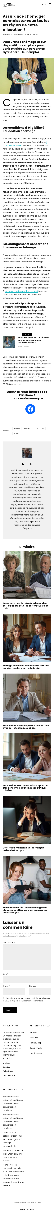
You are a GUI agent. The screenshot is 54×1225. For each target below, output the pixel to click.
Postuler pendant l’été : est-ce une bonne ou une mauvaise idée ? (33, 340)
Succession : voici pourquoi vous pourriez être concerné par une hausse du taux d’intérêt (26, 788)
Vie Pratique (7, 35)
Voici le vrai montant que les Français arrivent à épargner (23, 849)
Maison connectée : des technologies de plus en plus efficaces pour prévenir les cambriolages (25, 910)
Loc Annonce (36, 1053)
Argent (17, 428)
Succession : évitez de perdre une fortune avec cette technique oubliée (26, 726)
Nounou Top (36, 1042)
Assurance (28, 428)
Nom (5, 974)
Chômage (41, 428)
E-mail (6, 986)
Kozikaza (34, 1037)
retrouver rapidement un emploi (21, 291)
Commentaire (9, 942)
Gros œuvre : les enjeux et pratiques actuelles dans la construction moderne (13, 1103)
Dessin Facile (36, 1048)
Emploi (17, 433)
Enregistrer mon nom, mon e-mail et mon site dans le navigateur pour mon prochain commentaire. (26, 999)
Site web (32, 986)
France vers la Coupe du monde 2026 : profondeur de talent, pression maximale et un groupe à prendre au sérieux (13, 1175)
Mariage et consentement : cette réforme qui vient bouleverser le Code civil (26, 666)
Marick (27, 464)
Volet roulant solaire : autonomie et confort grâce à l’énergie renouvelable (13, 1139)
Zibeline (33, 1032)
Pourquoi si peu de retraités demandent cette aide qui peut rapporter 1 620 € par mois (25, 606)
